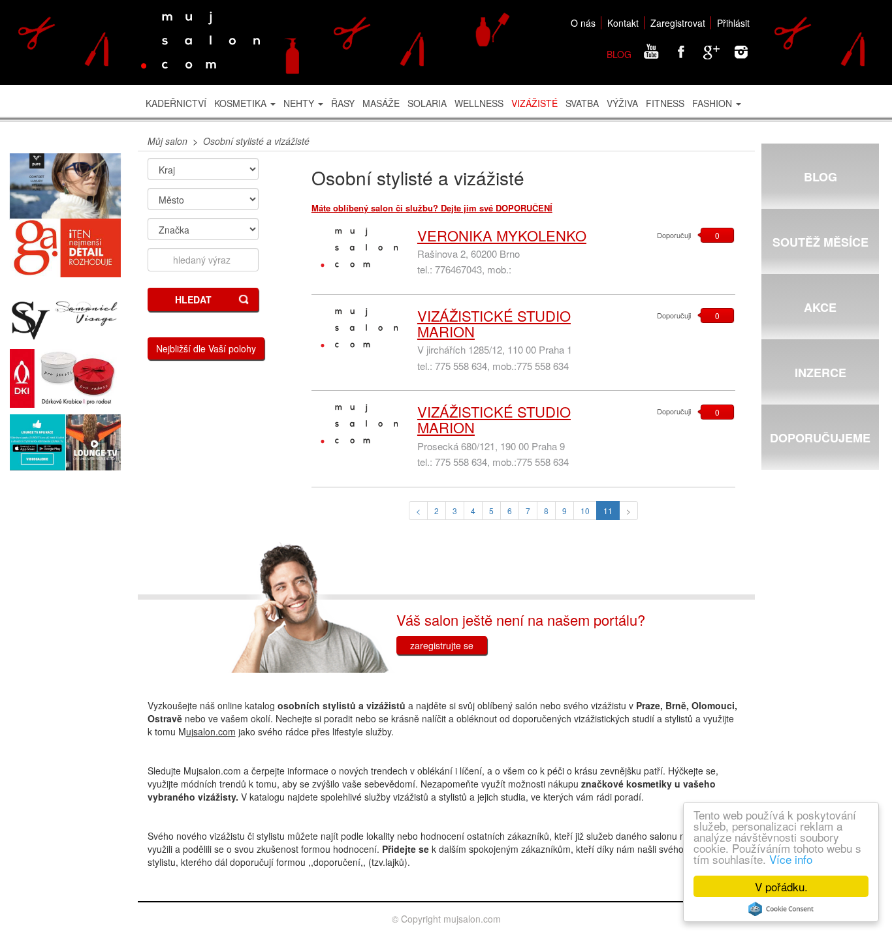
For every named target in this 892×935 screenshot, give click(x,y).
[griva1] (65, 248)
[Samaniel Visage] (65, 321)
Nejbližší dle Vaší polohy (206, 348)
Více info (790, 859)
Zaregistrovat (677, 22)
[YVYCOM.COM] (65, 186)
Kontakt (623, 22)
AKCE (820, 307)
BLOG (619, 54)
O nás (583, 22)
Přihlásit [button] (733, 22)
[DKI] (65, 378)
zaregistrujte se (441, 645)
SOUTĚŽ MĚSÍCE (820, 242)
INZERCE (820, 372)
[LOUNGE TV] (65, 442)
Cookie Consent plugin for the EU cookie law (781, 909)
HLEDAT (193, 299)
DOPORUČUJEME (820, 437)
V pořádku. (781, 886)
